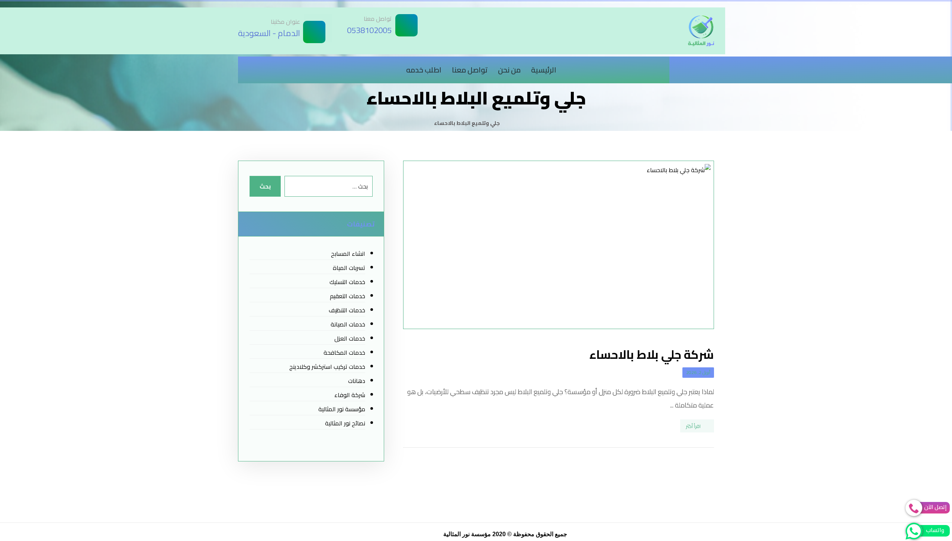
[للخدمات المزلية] (701, 31)
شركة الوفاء (349, 394)
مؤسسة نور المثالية (341, 409)
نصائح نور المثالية (345, 423)
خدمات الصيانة (348, 324)
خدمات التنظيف (347, 310)
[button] (706, 66)
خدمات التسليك (347, 281)
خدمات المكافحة (344, 352)
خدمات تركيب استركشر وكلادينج (327, 366)
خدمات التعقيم (347, 296)
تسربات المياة (349, 267)
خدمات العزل (349, 338)
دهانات (356, 380)
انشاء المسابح (348, 253)
